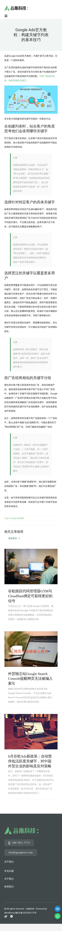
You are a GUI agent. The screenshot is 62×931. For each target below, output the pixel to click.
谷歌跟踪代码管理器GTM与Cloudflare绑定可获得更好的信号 (30, 596)
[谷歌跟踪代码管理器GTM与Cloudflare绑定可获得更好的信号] (31, 566)
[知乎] (11, 916)
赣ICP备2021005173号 (25, 913)
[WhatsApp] (58, 916)
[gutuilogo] (16, 6)
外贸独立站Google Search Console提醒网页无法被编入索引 (30, 678)
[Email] (58, 909)
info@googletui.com (21, 852)
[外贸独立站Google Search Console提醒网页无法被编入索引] (31, 649)
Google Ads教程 (17, 518)
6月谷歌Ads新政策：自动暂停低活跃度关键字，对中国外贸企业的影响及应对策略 (30, 761)
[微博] (5, 916)
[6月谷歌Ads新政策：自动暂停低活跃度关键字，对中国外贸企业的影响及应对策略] (31, 731)
